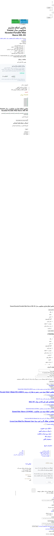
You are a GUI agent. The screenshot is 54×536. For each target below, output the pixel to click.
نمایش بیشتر (51, 309)
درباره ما (22, 452)
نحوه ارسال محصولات (44, 452)
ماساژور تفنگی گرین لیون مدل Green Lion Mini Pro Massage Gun (32, 421)
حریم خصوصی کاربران (19, 454)
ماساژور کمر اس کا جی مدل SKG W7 (41, 402)
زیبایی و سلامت (18, 38)
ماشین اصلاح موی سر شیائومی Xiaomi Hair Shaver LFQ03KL (33, 411)
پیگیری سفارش (45, 451)
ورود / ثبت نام (35, 526)
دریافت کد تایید (50, 520)
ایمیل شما (52, 375)
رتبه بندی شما (51, 372)
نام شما (52, 373)
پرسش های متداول (45, 454)
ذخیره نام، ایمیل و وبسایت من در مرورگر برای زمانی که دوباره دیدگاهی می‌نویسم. (34, 379)
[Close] (27, 119)
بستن (27, 129)
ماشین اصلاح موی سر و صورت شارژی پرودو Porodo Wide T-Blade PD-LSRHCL (27, 392)
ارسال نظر (51, 381)
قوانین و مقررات (45, 456)
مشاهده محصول (50, 394)
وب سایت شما (51, 376)
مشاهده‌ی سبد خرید (49, 528)
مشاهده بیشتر (50, 330)
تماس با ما (21, 453)
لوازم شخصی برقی (10, 38)
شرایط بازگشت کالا (45, 453)
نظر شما (52, 371)
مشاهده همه (51, 385)
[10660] (44, 424)
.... (52, 5)
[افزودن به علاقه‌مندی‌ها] (50, 10)
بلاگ (23, 451)
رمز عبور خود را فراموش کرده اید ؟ (46, 526)
